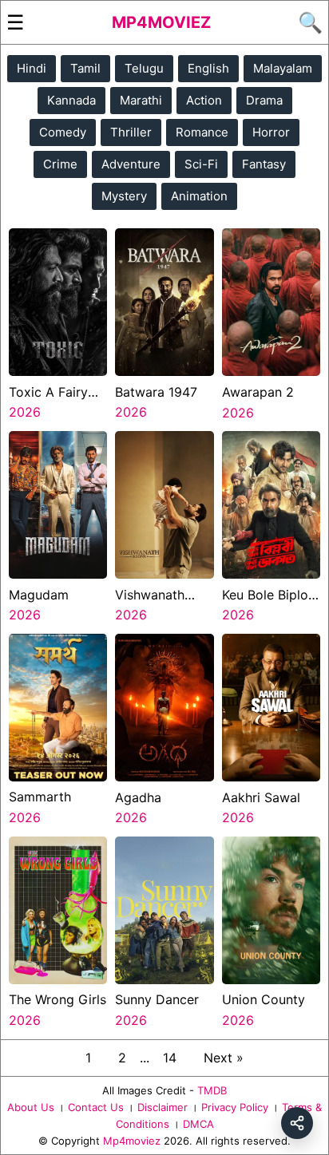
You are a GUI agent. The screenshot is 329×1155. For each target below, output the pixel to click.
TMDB (212, 1090)
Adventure (131, 164)
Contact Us (96, 1107)
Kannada (71, 100)
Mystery (124, 196)
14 (169, 1058)
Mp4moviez (161, 22)
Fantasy (264, 164)
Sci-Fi (201, 164)
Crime (60, 164)
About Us (30, 1107)
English (208, 68)
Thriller (131, 132)
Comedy (62, 132)
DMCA (198, 1123)
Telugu (144, 68)
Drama (264, 100)
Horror (271, 132)
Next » (224, 1058)
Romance (202, 132)
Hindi (31, 68)
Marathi (141, 100)
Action (204, 100)
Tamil (85, 68)
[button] (297, 1123)
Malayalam (282, 68)
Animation (199, 196)
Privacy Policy (234, 1107)
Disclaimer (162, 1107)
